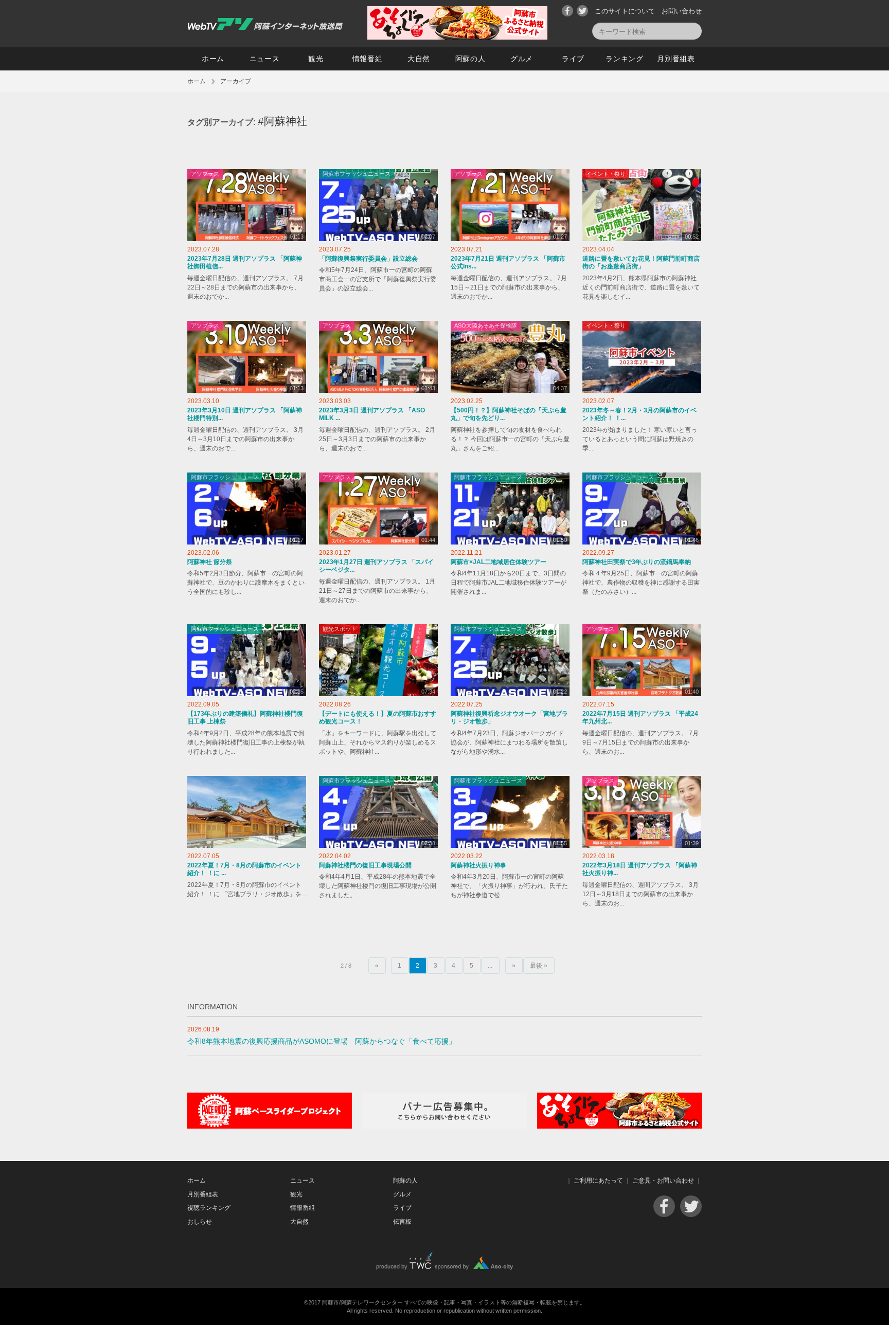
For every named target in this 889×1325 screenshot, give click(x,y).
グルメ (521, 59)
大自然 (418, 59)
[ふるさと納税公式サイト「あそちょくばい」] (619, 1126)
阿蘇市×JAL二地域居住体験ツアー (498, 562)
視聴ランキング (208, 1207)
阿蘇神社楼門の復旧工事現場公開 (365, 865)
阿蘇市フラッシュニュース (356, 174)
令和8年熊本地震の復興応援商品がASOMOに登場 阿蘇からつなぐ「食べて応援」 (321, 1041)
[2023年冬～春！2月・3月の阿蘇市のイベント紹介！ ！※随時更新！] (641, 357)
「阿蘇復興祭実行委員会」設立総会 (368, 258)
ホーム (213, 59)
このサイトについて (625, 11)
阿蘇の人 (470, 59)
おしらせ (199, 1221)
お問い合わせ (682, 11)
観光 (315, 59)
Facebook (567, 10)
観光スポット (340, 629)
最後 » (538, 965)
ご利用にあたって (598, 1180)
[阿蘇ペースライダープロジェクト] (269, 1126)
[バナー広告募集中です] (444, 1126)
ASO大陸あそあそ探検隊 (485, 325)
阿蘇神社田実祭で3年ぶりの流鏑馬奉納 (636, 562)
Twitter (582, 10)
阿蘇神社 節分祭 (209, 562)
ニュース (265, 59)
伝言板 (402, 1221)
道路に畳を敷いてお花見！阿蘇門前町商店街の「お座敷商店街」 (641, 262)
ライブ (573, 59)
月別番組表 (676, 59)
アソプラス (205, 174)
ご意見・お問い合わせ (663, 1180)
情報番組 (367, 59)
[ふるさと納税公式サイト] (457, 37)
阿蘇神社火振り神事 (478, 865)
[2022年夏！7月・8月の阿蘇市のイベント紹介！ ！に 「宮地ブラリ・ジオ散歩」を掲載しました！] (246, 812)
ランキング (625, 59)
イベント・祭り (606, 174)
